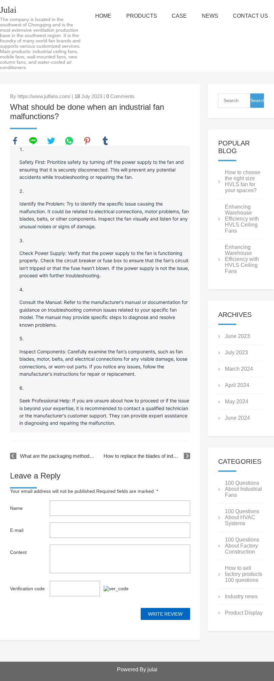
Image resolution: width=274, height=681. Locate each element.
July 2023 (236, 352)
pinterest (87, 141)
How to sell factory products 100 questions (243, 574)
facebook (15, 141)
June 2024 (237, 418)
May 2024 (236, 401)
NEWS (210, 16)
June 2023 (237, 336)
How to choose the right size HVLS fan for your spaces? (242, 181)
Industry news (241, 596)
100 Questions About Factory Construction (242, 546)
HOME (103, 16)
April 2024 (237, 385)
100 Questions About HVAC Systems (242, 517)
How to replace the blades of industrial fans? (147, 456)
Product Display (244, 613)
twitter (51, 141)
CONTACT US (250, 16)
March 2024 (239, 369)
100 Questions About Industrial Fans (243, 489)
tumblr (105, 141)
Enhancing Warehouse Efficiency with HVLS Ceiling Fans (242, 219)
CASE (179, 16)
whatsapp (69, 141)
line (33, 141)
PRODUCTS (141, 16)
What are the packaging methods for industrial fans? (58, 456)
